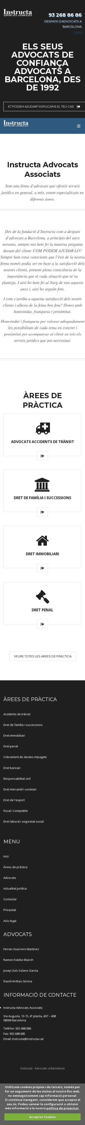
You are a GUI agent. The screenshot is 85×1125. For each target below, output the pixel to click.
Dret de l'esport (14, 800)
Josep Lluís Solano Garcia (20, 970)
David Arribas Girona (17, 981)
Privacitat (9, 910)
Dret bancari (11, 768)
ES (80, 32)
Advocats (9, 878)
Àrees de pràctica (15, 867)
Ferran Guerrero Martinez (21, 949)
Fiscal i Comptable (15, 811)
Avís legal (9, 921)
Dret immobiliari (14, 735)
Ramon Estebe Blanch (18, 960)
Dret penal (10, 746)
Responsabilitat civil (17, 779)
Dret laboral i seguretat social (23, 821)
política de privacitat (62, 1108)
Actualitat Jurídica (15, 888)
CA (75, 32)
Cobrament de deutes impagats (25, 757)
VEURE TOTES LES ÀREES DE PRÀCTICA (42, 656)
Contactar (10, 899)
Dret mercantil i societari (19, 789)
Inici (6, 856)
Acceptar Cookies (42, 1117)
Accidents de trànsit (16, 714)
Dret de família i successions (23, 725)
